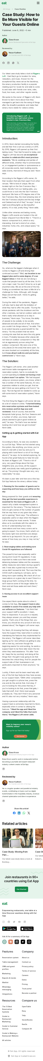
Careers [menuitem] (25, 975)
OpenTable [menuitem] (26, 1006)
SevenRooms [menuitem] (27, 1020)
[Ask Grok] (29, 942)
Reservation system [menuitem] (10, 957)
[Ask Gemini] (23, 942)
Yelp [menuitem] (24, 1015)
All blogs (6, 9)
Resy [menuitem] (24, 1011)
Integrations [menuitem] (7, 994)
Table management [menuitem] (10, 962)
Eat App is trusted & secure (23, 1056)
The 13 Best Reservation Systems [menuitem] (7, 1009)
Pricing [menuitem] (25, 984)
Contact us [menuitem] (26, 962)
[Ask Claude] (10, 942)
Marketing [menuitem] (6, 973)
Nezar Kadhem (15, 53)
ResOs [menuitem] (24, 1024)
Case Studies (20, 9)
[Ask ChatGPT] (4, 942)
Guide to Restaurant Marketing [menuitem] (6, 1019)
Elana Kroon (14, 40)
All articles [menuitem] (6, 1040)
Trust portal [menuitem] (27, 989)
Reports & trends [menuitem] (9, 978)
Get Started (21, 889)
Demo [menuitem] (24, 980)
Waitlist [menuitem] (5, 982)
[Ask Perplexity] (17, 942)
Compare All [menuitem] (27, 1029)
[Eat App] (4, 3)
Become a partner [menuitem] (29, 993)
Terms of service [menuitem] (29, 971)
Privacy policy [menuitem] (27, 966)
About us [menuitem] (25, 957)
